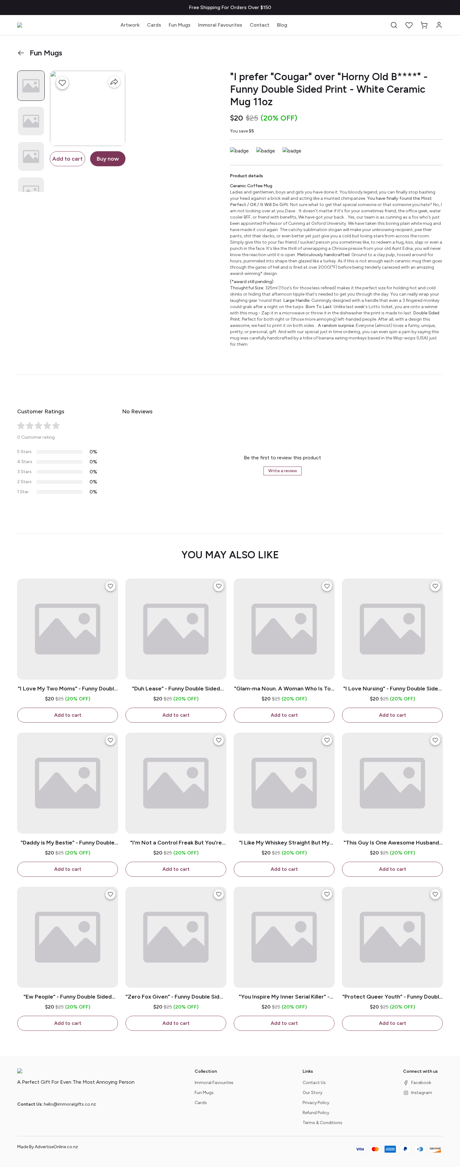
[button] (394, 25)
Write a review (282, 470)
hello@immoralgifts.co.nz (70, 1104)
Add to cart (67, 158)
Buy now (108, 158)
